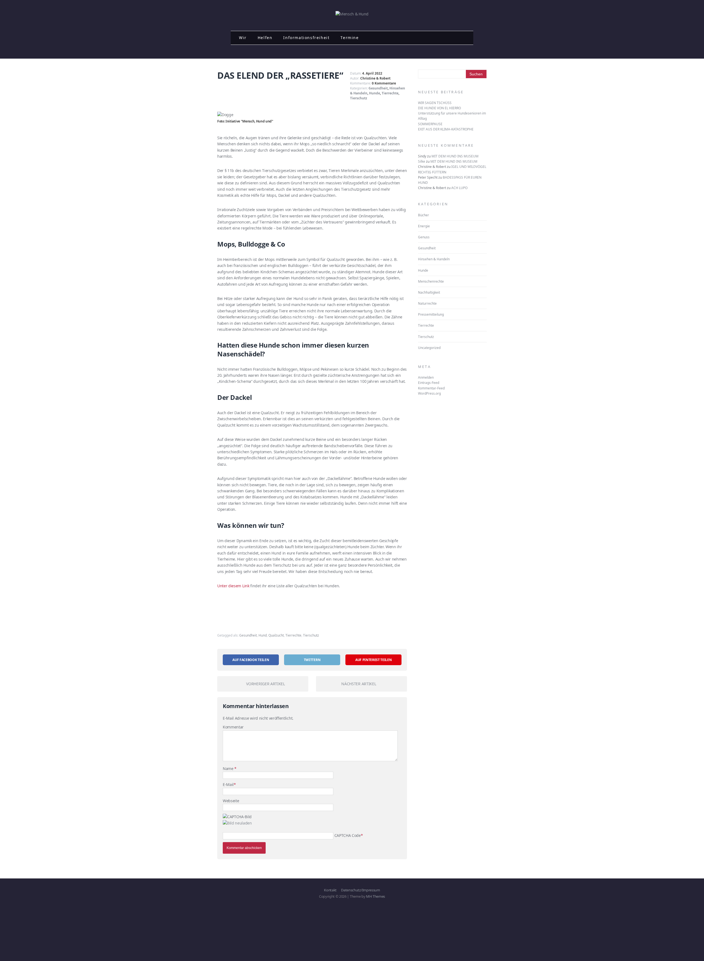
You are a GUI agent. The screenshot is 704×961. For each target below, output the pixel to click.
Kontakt (330, 890)
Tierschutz (358, 98)
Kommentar (233, 727)
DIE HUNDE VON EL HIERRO (439, 108)
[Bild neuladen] (237, 823)
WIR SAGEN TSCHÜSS (435, 102)
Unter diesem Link (233, 585)
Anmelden (426, 377)
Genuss (424, 237)
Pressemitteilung (431, 314)
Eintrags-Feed (428, 382)
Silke (421, 161)
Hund (262, 635)
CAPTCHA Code (347, 835)
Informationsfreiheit (306, 37)
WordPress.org (429, 393)
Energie (424, 226)
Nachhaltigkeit (429, 292)
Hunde (374, 93)
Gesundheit (378, 88)
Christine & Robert (375, 78)
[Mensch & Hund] (352, 14)
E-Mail (228, 784)
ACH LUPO (459, 187)
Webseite (231, 800)
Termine (349, 37)
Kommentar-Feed (431, 388)
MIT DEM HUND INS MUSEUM (455, 156)
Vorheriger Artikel (265, 683)
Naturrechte (427, 303)
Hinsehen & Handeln (434, 259)
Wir (243, 37)
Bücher (423, 215)
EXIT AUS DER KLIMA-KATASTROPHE (446, 129)
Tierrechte (390, 93)
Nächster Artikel (358, 683)
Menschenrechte (431, 281)
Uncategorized (429, 347)
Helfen (265, 37)
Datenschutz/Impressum (360, 890)
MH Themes (375, 896)
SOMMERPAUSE (430, 124)
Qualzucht (276, 635)
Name (228, 768)
